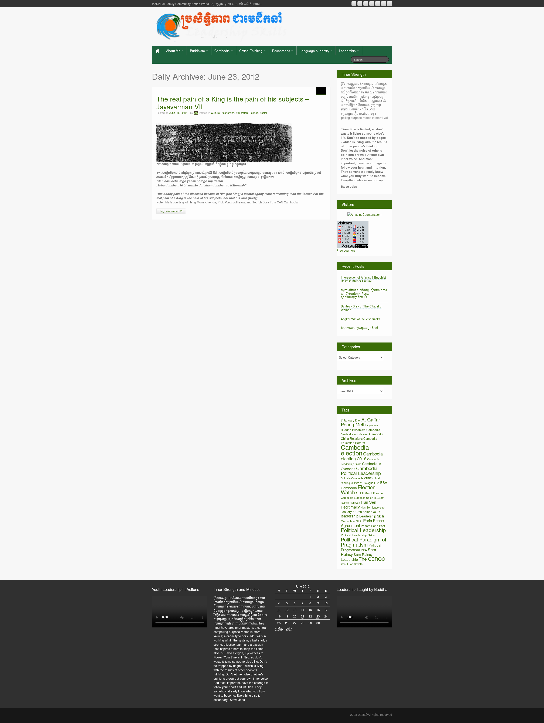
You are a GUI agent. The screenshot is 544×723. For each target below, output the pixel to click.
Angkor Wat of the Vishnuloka (360, 319)
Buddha (346, 430)
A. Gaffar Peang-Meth (360, 422)
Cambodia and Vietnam (354, 434)
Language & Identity (315, 50)
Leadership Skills (371, 516)
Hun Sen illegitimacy (358, 504)
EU (357, 493)
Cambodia (222, 50)
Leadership (348, 50)
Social (263, 113)
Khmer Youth (371, 512)
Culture (215, 113)
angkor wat (372, 425)
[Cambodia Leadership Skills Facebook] (377, 3)
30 (318, 623)
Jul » (289, 628)
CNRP (368, 478)
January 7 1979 (351, 511)
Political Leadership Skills (358, 535)
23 (318, 616)
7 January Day (351, 420)
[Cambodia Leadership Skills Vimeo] (383, 3)
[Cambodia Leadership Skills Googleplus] (371, 3)
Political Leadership (363, 530)
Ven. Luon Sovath (352, 564)
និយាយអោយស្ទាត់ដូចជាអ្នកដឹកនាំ (359, 328)
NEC (359, 521)
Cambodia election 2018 (362, 456)
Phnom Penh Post (373, 526)
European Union (363, 497)
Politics (253, 113)
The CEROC (372, 558)
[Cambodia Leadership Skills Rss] (353, 3)
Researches (281, 50)
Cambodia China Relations (362, 436)
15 (310, 609)
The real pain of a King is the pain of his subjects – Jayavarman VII (232, 102)
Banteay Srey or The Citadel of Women (361, 308)
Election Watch (358, 489)
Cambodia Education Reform (359, 440)
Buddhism (198, 50)
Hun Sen (355, 502)
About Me (173, 50)
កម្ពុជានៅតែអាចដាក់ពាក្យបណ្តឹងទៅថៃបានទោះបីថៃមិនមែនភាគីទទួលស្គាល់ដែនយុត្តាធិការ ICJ (364, 293)
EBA (376, 483)
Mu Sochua (348, 521)
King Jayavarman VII (171, 211)
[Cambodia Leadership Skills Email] (359, 3)
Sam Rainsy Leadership (357, 557)
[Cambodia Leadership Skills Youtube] (365, 3)
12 (287, 609)
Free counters (346, 250)
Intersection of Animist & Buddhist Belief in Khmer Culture (363, 279)
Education (242, 113)
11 (279, 609)
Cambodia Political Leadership (361, 470)
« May (279, 628)
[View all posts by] (196, 113)
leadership (349, 516)
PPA (364, 550)
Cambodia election (355, 450)
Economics (227, 113)
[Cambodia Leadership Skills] (220, 25)
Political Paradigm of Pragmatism (363, 542)
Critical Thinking (251, 50)
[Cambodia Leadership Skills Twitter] (389, 3)
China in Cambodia (352, 478)
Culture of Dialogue (362, 483)
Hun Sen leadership (372, 507)
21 (302, 616)
